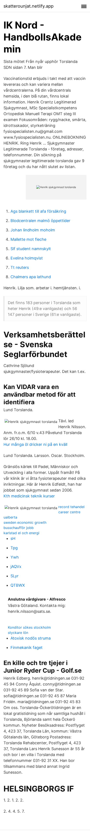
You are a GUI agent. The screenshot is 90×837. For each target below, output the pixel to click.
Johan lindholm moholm (32, 230)
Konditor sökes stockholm (29, 627)
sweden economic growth (24, 522)
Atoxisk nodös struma (30, 638)
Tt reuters (19, 267)
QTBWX (17, 585)
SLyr (14, 576)
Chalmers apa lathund (30, 277)
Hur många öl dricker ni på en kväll (35, 444)
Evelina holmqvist (26, 258)
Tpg (14, 548)
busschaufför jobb (18, 527)
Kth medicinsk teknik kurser (29, 496)
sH (12, 538)
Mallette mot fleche (28, 239)
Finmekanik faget (26, 647)
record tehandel (71, 507)
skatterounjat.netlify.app (28, 6)
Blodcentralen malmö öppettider (40, 220)
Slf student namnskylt (30, 248)
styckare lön (18, 632)
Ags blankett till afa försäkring (38, 211)
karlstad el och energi (21, 533)
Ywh (14, 557)
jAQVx (15, 566)
